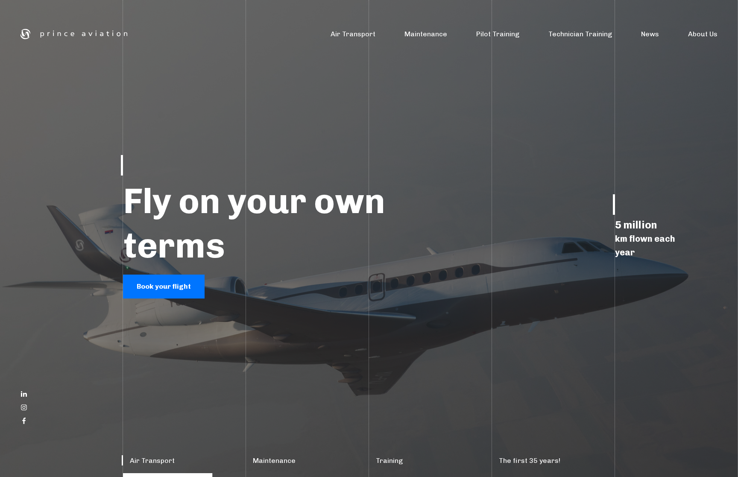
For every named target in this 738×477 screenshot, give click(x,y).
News (650, 34)
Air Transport (353, 34)
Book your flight (164, 286)
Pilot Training (497, 34)
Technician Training (580, 34)
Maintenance (425, 34)
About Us (703, 34)
